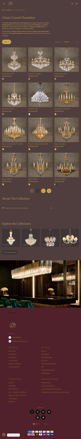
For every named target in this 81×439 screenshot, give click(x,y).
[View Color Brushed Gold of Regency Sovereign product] (55, 149)
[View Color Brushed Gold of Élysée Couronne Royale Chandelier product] (3, 149)
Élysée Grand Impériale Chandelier (38, 144)
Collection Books (45, 373)
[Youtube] (43, 412)
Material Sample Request (48, 370)
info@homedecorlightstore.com (20, 341)
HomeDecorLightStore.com (45, 438)
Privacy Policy (12, 351)
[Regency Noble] (40, 165)
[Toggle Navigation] (4, 3)
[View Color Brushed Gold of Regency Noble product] (29, 184)
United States (12, 386)
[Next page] (49, 191)
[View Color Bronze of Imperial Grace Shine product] (55, 79)
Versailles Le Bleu (33, 109)
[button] (72, 3)
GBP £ (36, 424)
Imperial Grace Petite (8, 109)
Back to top (12, 313)
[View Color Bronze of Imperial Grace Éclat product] (3, 79)
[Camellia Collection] (31, 238)
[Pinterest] (43, 417)
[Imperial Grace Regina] (40, 59)
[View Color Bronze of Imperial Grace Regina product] (29, 79)
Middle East (12, 401)
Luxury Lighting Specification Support (51, 389)
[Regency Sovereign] (66, 130)
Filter (5, 42)
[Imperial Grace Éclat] (14, 59)
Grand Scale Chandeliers (47, 386)
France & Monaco (13, 389)
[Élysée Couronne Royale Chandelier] (14, 130)
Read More (5, 35)
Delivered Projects (46, 382)
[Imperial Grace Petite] (14, 95)
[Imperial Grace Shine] (66, 59)
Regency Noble (32, 179)
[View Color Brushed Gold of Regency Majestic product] (3, 184)
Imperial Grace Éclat (8, 74)
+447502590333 (16, 337)
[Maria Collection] (70, 238)
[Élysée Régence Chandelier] (66, 95)
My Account (44, 360)
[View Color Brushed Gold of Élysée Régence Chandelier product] (55, 114)
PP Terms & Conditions (15, 363)
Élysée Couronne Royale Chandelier (12, 144)
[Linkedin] (37, 417)
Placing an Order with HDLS (48, 363)
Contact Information (14, 367)
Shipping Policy (13, 357)
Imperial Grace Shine (60, 74)
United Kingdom (13, 398)
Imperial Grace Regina (34, 74)
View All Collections (10, 252)
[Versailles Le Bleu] (40, 95)
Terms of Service (13, 360)
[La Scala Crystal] (11, 238)
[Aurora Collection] (50, 238)
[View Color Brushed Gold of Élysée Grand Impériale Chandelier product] (29, 149)
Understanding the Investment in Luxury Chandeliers (55, 392)
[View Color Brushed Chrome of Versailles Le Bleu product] (29, 114)
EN (45, 424)
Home (3, 9)
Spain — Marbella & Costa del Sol (17, 392)
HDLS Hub (11, 382)
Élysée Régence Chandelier (62, 109)
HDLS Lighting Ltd (34, 438)
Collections (8, 9)
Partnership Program (46, 357)
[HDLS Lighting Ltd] (10, 3)
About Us (43, 351)
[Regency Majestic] (14, 165)
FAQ (42, 367)
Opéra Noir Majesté (60, 179)
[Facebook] (32, 412)
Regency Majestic (7, 179)
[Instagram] (49, 412)
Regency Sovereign (59, 144)
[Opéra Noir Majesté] (66, 165)
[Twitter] (37, 412)
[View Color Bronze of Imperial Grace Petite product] (3, 114)
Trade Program (45, 354)
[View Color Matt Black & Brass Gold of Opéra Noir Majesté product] (55, 184)
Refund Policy (12, 354)
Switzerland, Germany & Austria (17, 395)
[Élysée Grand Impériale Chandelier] (40, 130)
